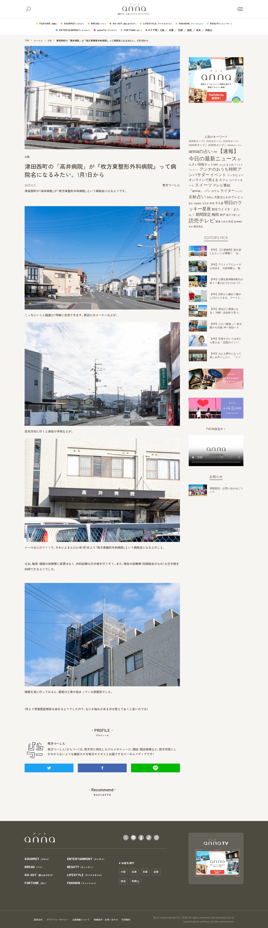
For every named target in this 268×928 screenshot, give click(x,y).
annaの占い (201, 151)
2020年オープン (197, 141)
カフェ (223, 180)
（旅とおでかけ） (39, 875)
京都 (180, 30)
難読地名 (198, 226)
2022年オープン (231, 141)
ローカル (38, 40)
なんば (222, 165)
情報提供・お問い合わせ (106, 919)
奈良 (198, 30)
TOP (27, 40)
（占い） (36, 883)
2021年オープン (214, 141)
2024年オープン (198, 145)
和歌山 (208, 30)
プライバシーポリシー (57, 919)
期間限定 (203, 214)
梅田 (215, 215)
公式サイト (43, 547)
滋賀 (189, 30)
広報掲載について (81, 919)
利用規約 (126, 919)
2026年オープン (234, 145)
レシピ (239, 191)
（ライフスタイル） (85, 875)
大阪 (162, 30)
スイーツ (203, 185)
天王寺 (205, 203)
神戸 (223, 214)
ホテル (215, 190)
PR (215, 152)
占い (201, 196)
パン (207, 191)
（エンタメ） (86, 859)
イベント (218, 175)
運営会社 (38, 919)
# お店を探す (127, 863)
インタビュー (235, 175)
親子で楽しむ (233, 215)
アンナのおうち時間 (218, 169)
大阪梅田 (197, 203)
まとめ (230, 164)
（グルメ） (37, 859)
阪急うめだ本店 (224, 221)
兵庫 (171, 30)
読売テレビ (202, 220)
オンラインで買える (203, 180)
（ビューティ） (80, 867)
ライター (227, 191)
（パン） (34, 867)
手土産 (219, 203)
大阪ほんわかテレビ (227, 197)
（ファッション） (82, 883)
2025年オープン (217, 145)
